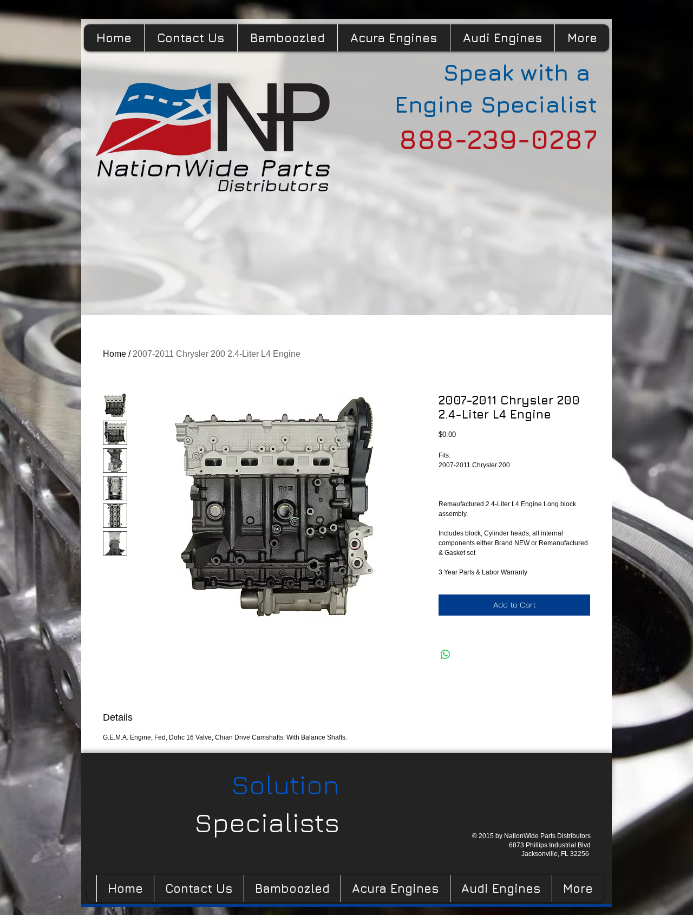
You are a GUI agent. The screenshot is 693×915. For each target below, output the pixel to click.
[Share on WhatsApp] (445, 654)
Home (114, 353)
